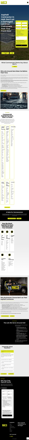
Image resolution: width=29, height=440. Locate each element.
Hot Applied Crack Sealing (20, 34)
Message (3, 406)
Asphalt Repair (19, 31)
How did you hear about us (24, 27)
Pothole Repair (19, 32)
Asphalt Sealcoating (19, 33)
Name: (3, 391)
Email (8, 391)
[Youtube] (11, 436)
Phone (17, 24)
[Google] (12, 436)
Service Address (24, 24)
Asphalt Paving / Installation (20, 30)
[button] (27, 2)
